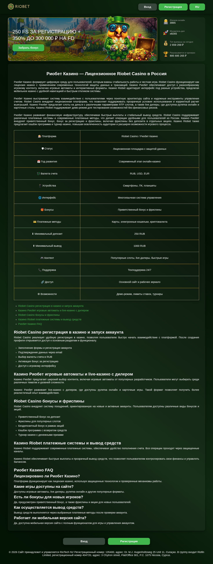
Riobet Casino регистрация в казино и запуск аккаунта (50, 305)
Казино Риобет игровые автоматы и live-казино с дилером (53, 310)
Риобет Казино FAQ (30, 323)
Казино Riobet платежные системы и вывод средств (49, 319)
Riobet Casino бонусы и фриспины (39, 314)
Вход (147, 6)
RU (197, 6)
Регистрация (173, 6)
